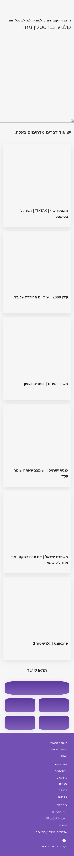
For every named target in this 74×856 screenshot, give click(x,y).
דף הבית (66, 20)
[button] (37, 74)
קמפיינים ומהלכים (47, 20)
